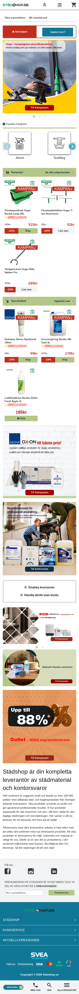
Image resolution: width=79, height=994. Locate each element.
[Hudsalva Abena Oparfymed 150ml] (21, 324)
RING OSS (35, 990)
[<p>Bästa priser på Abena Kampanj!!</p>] (39, 461)
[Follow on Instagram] (31, 872)
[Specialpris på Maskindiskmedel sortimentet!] (39, 538)
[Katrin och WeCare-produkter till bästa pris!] (39, 625)
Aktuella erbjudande (39, 940)
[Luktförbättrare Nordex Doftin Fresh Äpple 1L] (21, 383)
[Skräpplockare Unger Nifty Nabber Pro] (21, 254)
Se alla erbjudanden (58, 172)
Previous (7, 146)
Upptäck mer (57, 32)
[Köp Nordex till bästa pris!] (39, 667)
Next (72, 146)
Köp (22, 418)
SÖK (49, 990)
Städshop (39, 920)
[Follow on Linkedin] (54, 872)
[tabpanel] (39, 76)
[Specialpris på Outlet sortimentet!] (39, 726)
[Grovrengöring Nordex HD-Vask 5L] (57, 324)
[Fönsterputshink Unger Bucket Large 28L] (21, 195)
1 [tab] (34, 116)
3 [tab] (45, 116)
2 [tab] (39, 116)
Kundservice (39, 930)
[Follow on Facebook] (7, 872)
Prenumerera (62, 892)
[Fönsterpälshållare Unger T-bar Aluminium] (57, 195)
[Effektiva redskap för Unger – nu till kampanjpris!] (39, 76)
